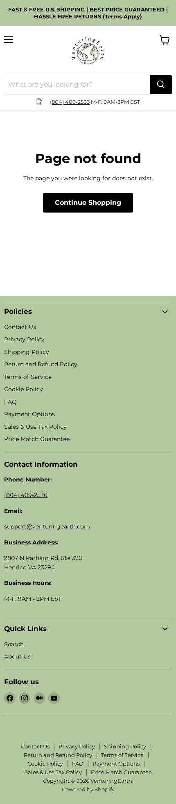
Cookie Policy (23, 389)
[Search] (161, 84)
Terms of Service (28, 377)
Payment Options (29, 414)
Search (14, 644)
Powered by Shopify (88, 789)
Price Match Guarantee (37, 439)
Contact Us (20, 327)
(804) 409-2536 (70, 102)
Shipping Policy (26, 352)
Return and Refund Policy (40, 364)
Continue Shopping (88, 202)
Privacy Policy (24, 339)
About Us (17, 656)
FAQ (10, 401)
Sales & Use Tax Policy (35, 426)
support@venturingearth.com (47, 526)
